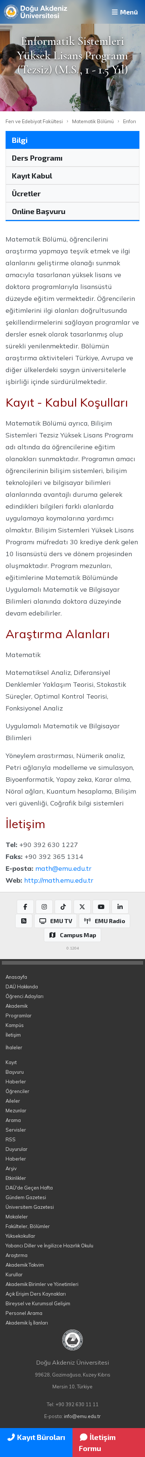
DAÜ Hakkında (22, 987)
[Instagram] (44, 907)
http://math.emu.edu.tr (58, 880)
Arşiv (11, 1168)
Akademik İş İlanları (27, 1323)
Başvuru (15, 1072)
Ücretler (26, 193)
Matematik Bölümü (93, 121)
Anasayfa (16, 977)
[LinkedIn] (120, 907)
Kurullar (14, 1274)
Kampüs (15, 1025)
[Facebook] (25, 907)
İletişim (13, 1035)
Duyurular (17, 1149)
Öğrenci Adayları (25, 996)
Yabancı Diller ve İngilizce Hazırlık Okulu (49, 1245)
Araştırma (17, 1255)
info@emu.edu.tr (82, 1416)
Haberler (16, 1081)
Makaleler (17, 1217)
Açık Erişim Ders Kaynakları (36, 1294)
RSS (11, 1139)
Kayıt (11, 1062)
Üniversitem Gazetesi (30, 1207)
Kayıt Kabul (32, 175)
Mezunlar (16, 1110)
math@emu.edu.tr (63, 868)
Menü (128, 12)
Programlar (19, 1015)
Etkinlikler (16, 1178)
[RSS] (23, 921)
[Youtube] (101, 907)
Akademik (17, 1006)
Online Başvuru (38, 211)
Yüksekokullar (20, 1236)
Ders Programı (37, 157)
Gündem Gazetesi (26, 1197)
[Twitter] (82, 907)
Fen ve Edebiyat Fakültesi (34, 121)
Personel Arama (24, 1313)
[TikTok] (63, 907)
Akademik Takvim (25, 1265)
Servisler (16, 1130)
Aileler (13, 1101)
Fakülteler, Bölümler (28, 1226)
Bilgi (20, 139)
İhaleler (14, 1047)
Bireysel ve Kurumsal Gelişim (38, 1303)
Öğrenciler (17, 1091)
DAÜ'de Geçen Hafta (29, 1188)
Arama (13, 1120)
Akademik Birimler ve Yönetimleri (42, 1284)
